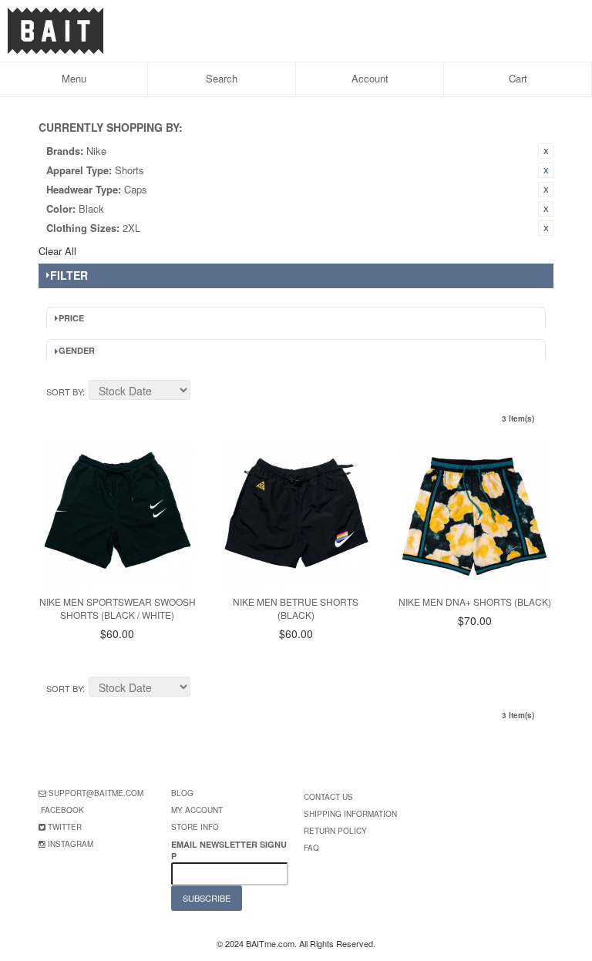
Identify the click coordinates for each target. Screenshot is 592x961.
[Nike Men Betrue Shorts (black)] (296, 513)
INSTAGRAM (70, 843)
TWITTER (65, 827)
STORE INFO (195, 827)
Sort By (64, 391)
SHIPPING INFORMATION (350, 813)
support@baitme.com (96, 793)
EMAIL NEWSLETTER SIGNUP (229, 850)
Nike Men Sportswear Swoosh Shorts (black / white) (117, 608)
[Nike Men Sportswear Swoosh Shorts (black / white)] (118, 513)
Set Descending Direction (204, 392)
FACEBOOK (62, 810)
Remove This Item (545, 151)
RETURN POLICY (335, 830)
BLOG (182, 793)
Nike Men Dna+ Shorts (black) (475, 601)
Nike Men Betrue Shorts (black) (295, 608)
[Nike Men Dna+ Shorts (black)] (474, 513)
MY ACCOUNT (197, 810)
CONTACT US (328, 796)
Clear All (57, 251)
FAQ (311, 847)
